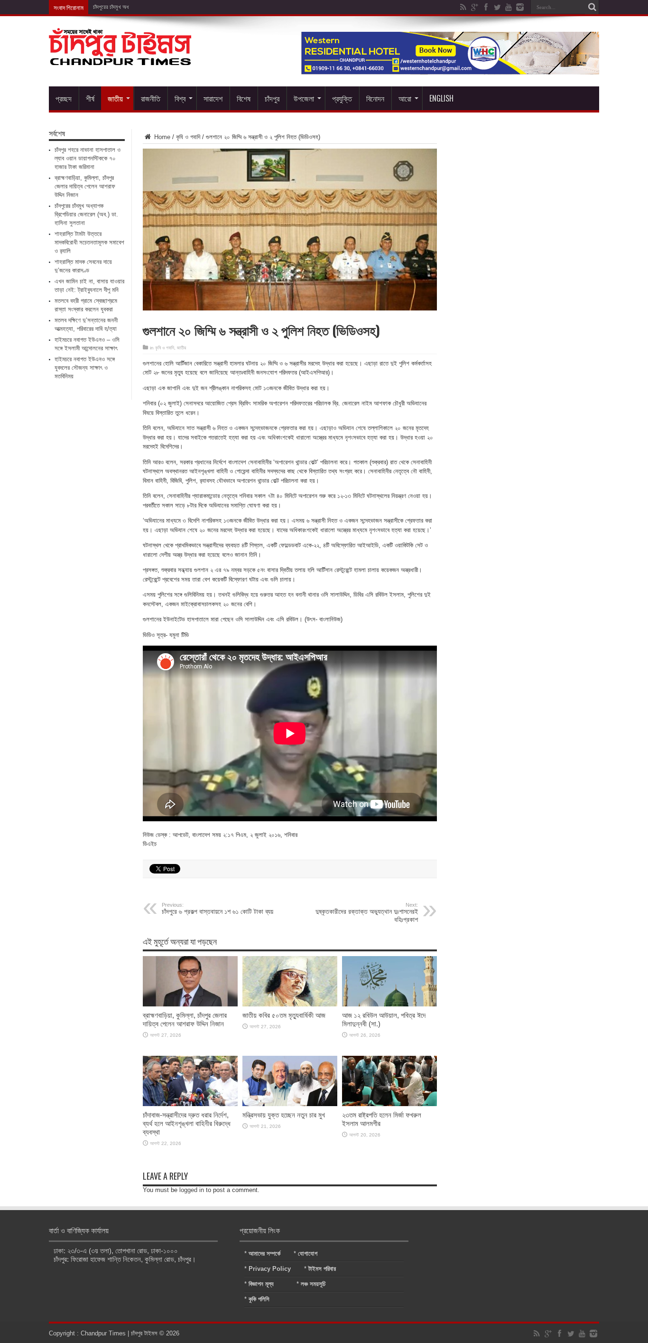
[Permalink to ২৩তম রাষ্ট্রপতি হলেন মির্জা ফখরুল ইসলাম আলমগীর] (389, 1104)
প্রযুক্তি (342, 98)
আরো (404, 98)
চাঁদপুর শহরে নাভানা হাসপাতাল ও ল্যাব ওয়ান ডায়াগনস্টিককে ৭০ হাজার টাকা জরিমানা (87, 158)
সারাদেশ (213, 98)
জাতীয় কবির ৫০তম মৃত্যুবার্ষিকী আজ (283, 1015)
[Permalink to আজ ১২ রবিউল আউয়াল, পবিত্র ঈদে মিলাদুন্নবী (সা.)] (389, 1004)
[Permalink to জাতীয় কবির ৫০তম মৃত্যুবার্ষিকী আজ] (289, 1004)
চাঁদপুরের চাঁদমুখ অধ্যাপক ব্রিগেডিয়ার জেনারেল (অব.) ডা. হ (146, 7)
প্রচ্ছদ (64, 98)
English (441, 98)
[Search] (592, 7)
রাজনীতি (150, 98)
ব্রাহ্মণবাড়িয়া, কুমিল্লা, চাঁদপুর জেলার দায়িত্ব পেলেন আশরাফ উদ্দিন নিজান (185, 1019)
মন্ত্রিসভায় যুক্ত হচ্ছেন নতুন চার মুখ (283, 1115)
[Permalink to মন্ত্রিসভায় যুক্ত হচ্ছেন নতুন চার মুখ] (289, 1104)
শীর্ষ (90, 98)
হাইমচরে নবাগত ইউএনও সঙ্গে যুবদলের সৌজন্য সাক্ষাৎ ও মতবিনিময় (85, 368)
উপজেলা (304, 98)
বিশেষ (243, 98)
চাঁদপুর (272, 98)
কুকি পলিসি (259, 1299)
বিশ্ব (180, 98)
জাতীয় (115, 98)
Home (161, 137)
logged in (191, 1189)
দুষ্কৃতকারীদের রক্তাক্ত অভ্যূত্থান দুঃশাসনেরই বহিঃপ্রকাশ (366, 912)
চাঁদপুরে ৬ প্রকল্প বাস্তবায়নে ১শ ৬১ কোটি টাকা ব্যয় (217, 908)
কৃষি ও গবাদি (188, 137)
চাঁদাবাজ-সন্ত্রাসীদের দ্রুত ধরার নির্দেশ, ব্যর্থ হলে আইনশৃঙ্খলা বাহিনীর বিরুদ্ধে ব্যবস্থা (187, 1123)
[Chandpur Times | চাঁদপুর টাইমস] (120, 58)
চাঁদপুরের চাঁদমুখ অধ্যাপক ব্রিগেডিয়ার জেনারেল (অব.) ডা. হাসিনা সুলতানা (86, 214)
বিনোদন (375, 98)
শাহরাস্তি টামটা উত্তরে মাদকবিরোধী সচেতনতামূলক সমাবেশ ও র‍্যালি (89, 242)
